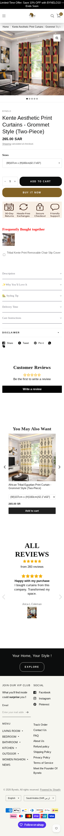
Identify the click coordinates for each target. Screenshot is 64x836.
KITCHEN (8, 747)
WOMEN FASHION (13, 759)
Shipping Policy (42, 751)
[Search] (52, 16)
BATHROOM (10, 742)
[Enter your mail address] (27, 712)
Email (5, 705)
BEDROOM (9, 736)
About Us (38, 740)
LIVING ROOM (11, 730)
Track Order (40, 724)
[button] (32, 273)
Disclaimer (11, 332)
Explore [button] (32, 667)
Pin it (41, 343)
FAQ (36, 735)
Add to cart (32, 510)
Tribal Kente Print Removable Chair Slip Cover (33, 252)
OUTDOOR (9, 753)
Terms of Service (43, 762)
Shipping (6, 144)
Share (10, 343)
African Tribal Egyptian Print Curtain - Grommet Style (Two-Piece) (30, 486)
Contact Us (40, 730)
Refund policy (41, 746)
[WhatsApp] (50, 343)
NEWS (6, 764)
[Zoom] (56, 38)
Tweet (26, 343)
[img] (32, 561)
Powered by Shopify (50, 789)
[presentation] (4, 467)
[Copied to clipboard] (4, 346)
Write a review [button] (32, 389)
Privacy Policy (41, 757)
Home (6, 26)
